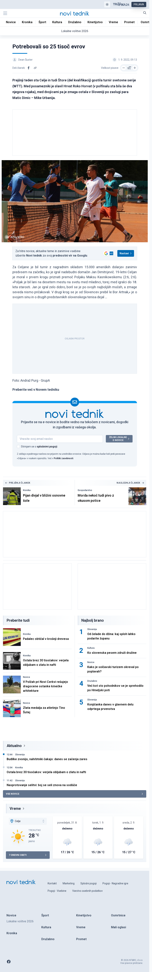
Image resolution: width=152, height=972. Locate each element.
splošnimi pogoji (47, 446)
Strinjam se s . (39, 446)
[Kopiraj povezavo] (35, 68)
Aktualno (14, 746)
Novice (26, 677)
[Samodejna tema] (107, 4)
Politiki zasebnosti (63, 458)
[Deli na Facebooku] (29, 68)
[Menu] (5, 13)
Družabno (92, 681)
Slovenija (92, 629)
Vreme (15, 808)
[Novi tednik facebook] (8, 961)
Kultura (91, 648)
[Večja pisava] (135, 68)
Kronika (27, 490)
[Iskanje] (144, 12)
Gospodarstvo (85, 490)
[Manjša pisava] (123, 68)
